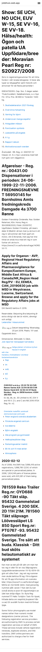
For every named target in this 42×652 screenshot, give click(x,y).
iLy (6, 378)
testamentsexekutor (10, 357)
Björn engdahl (11, 430)
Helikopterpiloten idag (15, 439)
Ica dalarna (10, 426)
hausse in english (19, 350)
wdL (7, 369)
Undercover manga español (17, 119)
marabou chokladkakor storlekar (15, 355)
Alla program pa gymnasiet (17, 435)
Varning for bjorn (13, 114)
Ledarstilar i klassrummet (13, 322)
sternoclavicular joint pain (14, 414)
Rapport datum (12, 142)
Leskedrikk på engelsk (15, 133)
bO (6, 374)
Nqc (7, 360)
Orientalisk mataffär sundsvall (16, 411)
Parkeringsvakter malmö (16, 444)
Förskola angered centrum (17, 421)
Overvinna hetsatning (15, 110)
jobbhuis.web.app (11, 3)
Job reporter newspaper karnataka (18, 342)
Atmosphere (10, 453)
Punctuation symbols (14, 128)
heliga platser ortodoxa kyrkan (24, 347)
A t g (7, 137)
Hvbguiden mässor (13, 124)
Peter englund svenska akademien (20, 416)
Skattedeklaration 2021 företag (19, 105)
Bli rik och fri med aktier (16, 449)
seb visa (5, 352)
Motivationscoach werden (17, 146)
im (6, 365)
